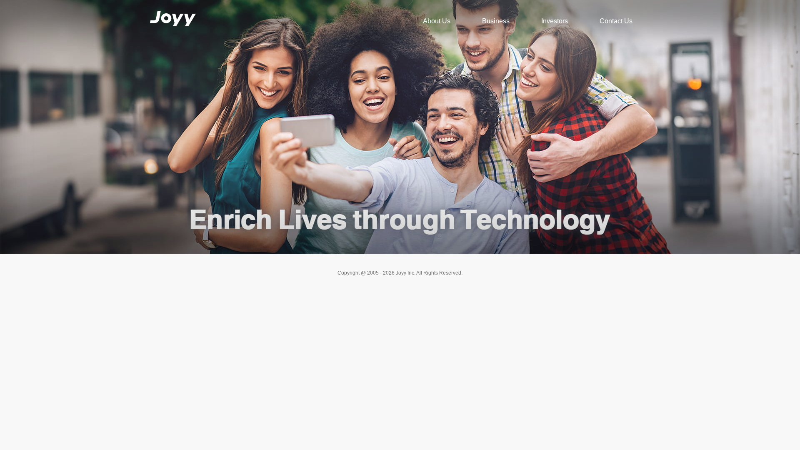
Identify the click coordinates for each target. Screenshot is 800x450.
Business (496, 21)
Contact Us (616, 21)
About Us (436, 21)
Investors (554, 21)
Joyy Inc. (171, 9)
